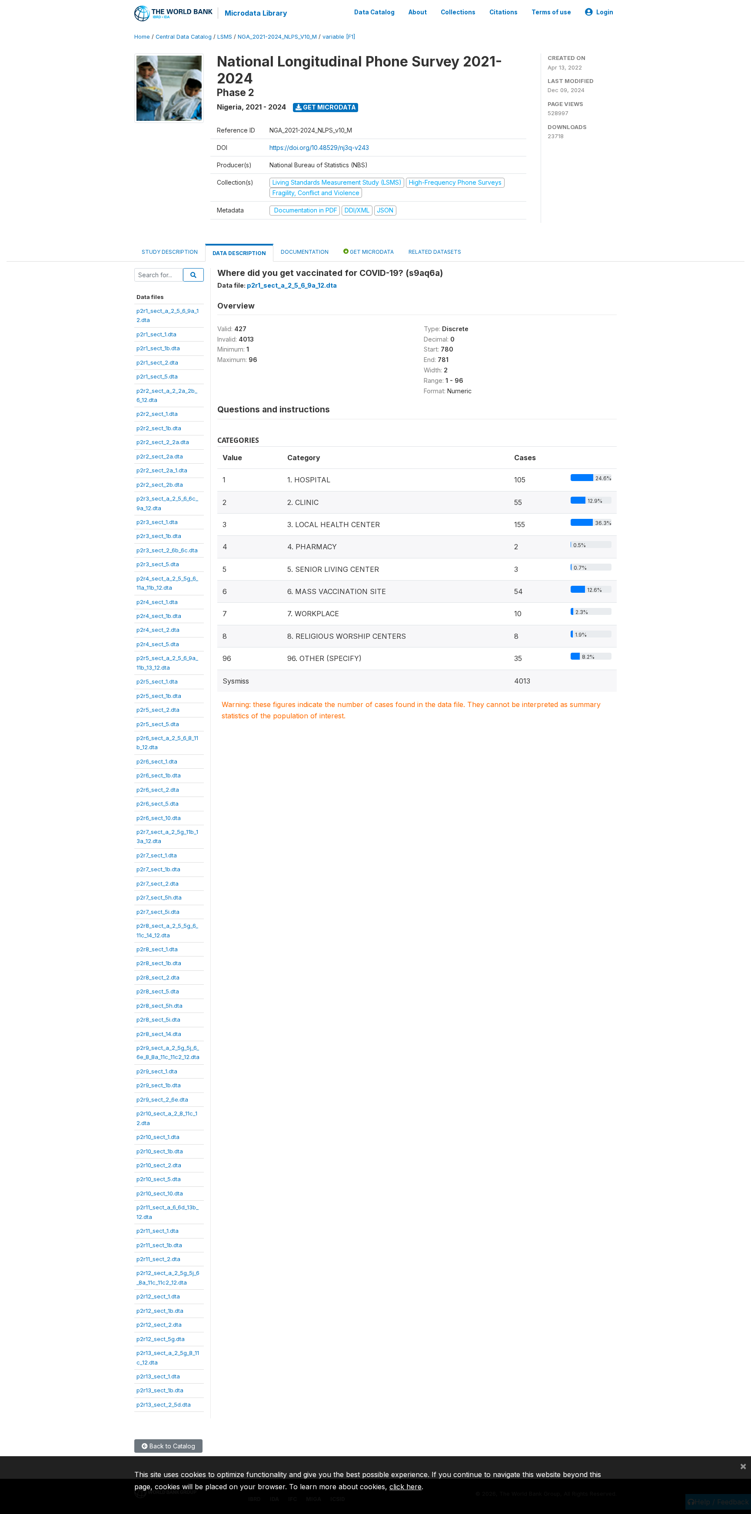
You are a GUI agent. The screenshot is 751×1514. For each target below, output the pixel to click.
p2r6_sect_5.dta (157, 803)
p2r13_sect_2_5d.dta (163, 1404)
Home (142, 36)
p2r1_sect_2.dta (157, 362)
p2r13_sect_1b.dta (159, 1390)
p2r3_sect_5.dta (157, 564)
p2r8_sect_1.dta (157, 949)
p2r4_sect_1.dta (157, 601)
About (418, 12)
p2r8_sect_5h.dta (159, 1005)
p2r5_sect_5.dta (157, 723)
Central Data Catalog (184, 36)
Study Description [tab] (170, 252)
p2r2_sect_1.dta (157, 413)
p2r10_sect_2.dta (158, 1165)
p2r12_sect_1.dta (158, 1296)
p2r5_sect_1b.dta (158, 695)
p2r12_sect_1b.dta (159, 1310)
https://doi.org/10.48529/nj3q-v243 (319, 147)
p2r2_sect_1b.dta (158, 428)
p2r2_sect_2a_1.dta (161, 470)
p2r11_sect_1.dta (157, 1230)
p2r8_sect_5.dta (157, 991)
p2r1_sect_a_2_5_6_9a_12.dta (292, 285)
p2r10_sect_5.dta (158, 1178)
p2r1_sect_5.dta (157, 376)
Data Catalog (374, 12)
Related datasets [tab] (435, 252)
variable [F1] (338, 36)
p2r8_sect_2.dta (157, 977)
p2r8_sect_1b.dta (158, 963)
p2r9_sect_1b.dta (158, 1085)
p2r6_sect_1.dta (156, 761)
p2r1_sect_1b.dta (158, 348)
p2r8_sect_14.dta (158, 1033)
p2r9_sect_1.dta (156, 1071)
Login (604, 12)
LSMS (224, 36)
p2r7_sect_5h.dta (159, 897)
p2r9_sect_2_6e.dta (162, 1099)
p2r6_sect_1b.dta (158, 775)
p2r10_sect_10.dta (159, 1193)
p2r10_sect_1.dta (157, 1136)
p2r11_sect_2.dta (158, 1258)
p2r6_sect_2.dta (157, 789)
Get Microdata (329, 107)
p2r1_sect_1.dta (156, 334)
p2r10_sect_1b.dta (159, 1151)
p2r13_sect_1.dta (158, 1376)
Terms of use (551, 12)
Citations (503, 12)
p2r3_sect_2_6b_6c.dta (167, 550)
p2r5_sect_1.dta (157, 681)
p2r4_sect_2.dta (157, 629)
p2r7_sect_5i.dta (157, 911)
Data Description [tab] (239, 253)
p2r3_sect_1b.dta (158, 535)
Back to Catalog (171, 1446)
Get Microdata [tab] (371, 252)
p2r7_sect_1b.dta (158, 869)
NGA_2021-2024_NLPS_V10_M (277, 36)
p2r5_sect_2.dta (157, 709)
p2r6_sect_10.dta (158, 817)
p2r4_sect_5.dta (157, 644)
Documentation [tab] (305, 252)
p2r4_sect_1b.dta (158, 615)
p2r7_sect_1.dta (156, 855)
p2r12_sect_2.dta (159, 1324)
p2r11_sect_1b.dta (159, 1245)
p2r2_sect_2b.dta (159, 484)
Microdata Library (256, 13)
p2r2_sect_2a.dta (159, 456)
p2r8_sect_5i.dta (158, 1019)
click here (405, 1486)
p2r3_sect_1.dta (157, 521)
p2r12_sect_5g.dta (160, 1338)
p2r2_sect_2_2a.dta (162, 441)
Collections (458, 12)
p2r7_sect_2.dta (157, 883)
